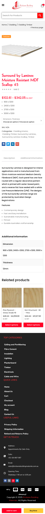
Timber (31, 137)
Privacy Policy (10, 424)
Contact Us (9, 414)
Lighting (8, 358)
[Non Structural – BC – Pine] (33, 298)
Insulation (8, 353)
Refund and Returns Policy (16, 433)
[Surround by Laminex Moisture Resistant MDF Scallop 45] (3, 144)
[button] (42, 6)
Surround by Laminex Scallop (14, 137)
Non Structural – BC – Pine (33, 311)
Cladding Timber (25, 25)
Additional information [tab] (32, 158)
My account (9, 405)
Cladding (12, 25)
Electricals (9, 372)
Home (4, 25)
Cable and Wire (11, 376)
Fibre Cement (10, 349)
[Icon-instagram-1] (13, 480)
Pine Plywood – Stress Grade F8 (9, 311)
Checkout (8, 400)
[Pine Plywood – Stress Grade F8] (12, 298)
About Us (8, 391)
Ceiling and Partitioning (15, 344)
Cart (6, 396)
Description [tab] (9, 158)
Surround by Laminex (27, 134)
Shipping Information (14, 429)
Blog (6, 409)
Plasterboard (10, 363)
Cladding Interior (20, 131)
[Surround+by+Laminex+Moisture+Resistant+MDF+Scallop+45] (8, 144)
